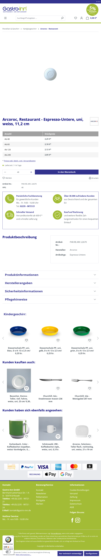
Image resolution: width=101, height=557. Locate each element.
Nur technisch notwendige (70, 553)
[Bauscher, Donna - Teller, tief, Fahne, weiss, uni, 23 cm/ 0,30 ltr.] (19, 380)
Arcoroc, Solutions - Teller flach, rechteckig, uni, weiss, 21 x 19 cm (82, 447)
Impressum (75, 500)
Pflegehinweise (16, 299)
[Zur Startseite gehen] (14, 9)
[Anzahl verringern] (5, 172)
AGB (72, 507)
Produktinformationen (21, 275)
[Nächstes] (98, 338)
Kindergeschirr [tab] (15, 314)
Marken (39, 503)
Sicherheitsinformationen (24, 291)
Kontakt (39, 490)
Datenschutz (76, 503)
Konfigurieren (91, 553)
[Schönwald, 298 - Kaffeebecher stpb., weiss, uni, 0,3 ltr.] (51, 428)
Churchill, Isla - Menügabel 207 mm (82, 397)
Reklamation (42, 497)
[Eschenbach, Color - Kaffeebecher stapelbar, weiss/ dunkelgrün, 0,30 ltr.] (19, 428)
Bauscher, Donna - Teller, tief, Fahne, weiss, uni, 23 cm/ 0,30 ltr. (19, 399)
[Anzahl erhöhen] (31, 172)
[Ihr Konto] (81, 18)
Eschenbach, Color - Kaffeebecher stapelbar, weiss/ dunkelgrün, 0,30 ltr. (19, 447)
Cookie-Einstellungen (79, 490)
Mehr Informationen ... (23, 555)
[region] (50, 76)
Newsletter (41, 493)
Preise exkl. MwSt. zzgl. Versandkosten (20, 161)
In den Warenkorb (67, 172)
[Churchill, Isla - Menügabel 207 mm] (82, 380)
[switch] (8, 551)
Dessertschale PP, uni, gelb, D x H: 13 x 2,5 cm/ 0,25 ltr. (50, 351)
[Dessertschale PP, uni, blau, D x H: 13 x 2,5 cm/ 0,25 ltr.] (19, 332)
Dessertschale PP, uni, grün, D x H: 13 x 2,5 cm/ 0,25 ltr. (82, 351)
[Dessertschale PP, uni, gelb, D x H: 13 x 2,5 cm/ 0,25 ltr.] (51, 332)
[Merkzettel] (76, 18)
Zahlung (73, 497)
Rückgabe (40, 500)
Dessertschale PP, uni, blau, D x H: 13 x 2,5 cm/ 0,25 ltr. (18, 351)
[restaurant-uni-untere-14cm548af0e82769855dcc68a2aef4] (50, 74)
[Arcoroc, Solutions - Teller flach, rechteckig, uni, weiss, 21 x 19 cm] (82, 428)
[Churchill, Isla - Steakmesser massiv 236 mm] (51, 380)
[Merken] (26, 340)
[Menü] (5, 18)
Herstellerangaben (18, 283)
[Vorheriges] (3, 338)
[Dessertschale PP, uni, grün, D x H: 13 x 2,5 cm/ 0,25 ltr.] (82, 332)
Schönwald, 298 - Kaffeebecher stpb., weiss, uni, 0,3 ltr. (50, 447)
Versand (74, 493)
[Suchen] (40, 18)
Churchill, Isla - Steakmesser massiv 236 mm (50, 399)
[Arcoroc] (94, 121)
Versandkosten (56, 533)
